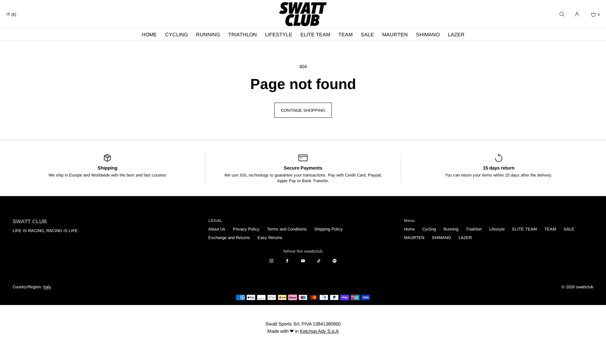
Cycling (176, 34)
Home (149, 34)
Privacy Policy (246, 229)
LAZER (456, 34)
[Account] (577, 14)
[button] (561, 14)
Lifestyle (278, 34)
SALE (367, 34)
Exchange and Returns (229, 237)
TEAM (345, 34)
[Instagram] (271, 261)
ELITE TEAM (315, 34)
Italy (47, 286)
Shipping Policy (328, 229)
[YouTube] (303, 261)
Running (208, 34)
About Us (216, 229)
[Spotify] (335, 261)
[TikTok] (319, 261)
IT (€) (11, 14)
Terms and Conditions (287, 229)
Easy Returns (270, 237)
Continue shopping (303, 110)
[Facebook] (287, 261)
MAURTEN (395, 34)
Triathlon (242, 34)
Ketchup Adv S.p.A (319, 331)
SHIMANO (428, 34)
